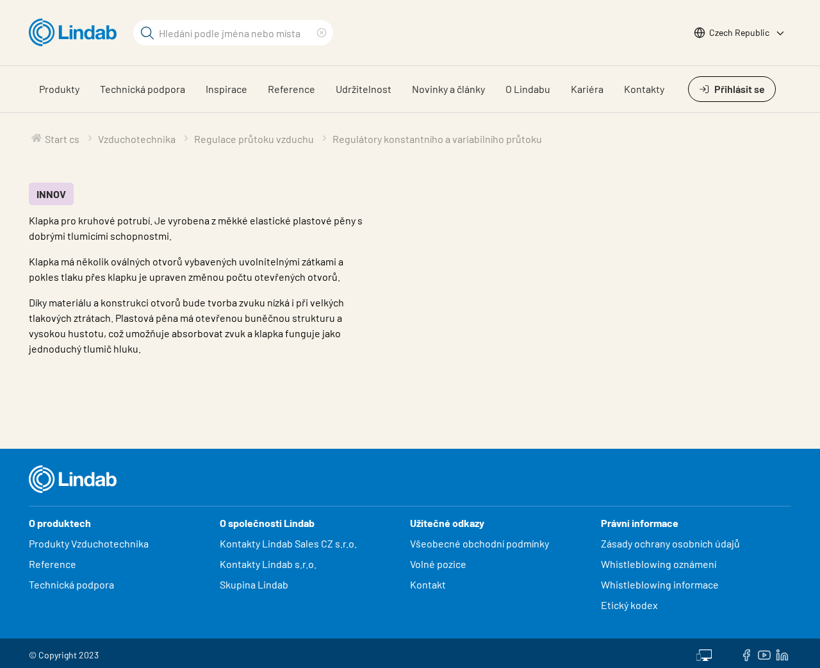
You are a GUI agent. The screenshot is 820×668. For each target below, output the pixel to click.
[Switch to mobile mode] (704, 653)
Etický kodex (629, 605)
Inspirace (226, 89)
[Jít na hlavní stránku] (76, 32)
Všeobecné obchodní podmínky (479, 543)
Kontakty (644, 89)
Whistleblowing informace (660, 584)
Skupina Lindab (254, 584)
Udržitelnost (363, 89)
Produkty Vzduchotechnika (89, 543)
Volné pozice (439, 564)
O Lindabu (527, 89)
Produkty (59, 89)
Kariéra (587, 89)
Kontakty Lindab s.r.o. (268, 564)
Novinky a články (448, 89)
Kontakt (428, 584)
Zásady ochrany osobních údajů (670, 543)
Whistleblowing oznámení (658, 564)
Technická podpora (142, 89)
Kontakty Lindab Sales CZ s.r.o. (288, 543)
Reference (291, 89)
